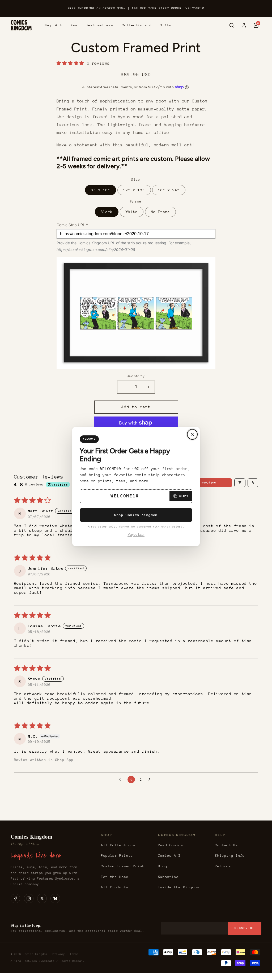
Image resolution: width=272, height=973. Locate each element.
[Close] (192, 434)
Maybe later (136, 535)
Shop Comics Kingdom (136, 515)
